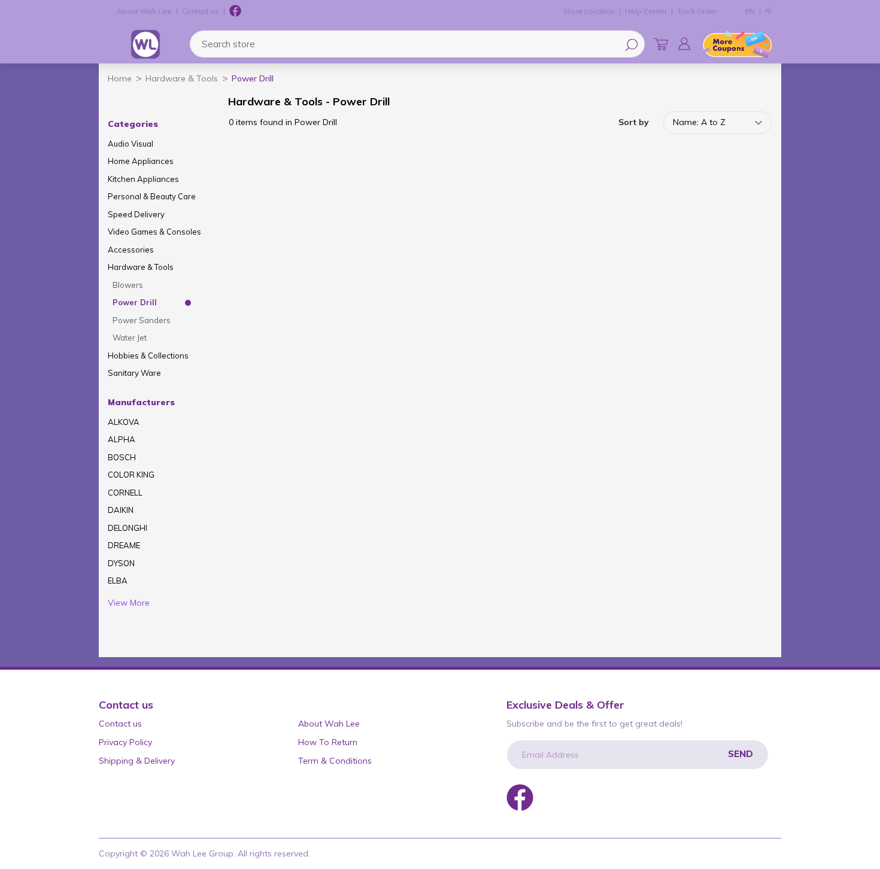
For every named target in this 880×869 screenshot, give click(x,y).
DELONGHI (127, 528)
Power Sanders (142, 320)
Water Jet (130, 337)
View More (129, 602)
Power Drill (135, 302)
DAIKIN (120, 510)
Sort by (633, 122)
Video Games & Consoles (154, 231)
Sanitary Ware (134, 373)
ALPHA (121, 439)
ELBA (118, 580)
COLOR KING (131, 474)
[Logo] (145, 44)
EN (750, 11)
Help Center (646, 11)
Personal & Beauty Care (152, 196)
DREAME (124, 545)
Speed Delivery (136, 214)
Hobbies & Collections (148, 355)
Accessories (131, 249)
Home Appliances (141, 161)
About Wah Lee (144, 11)
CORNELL (125, 492)
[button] (684, 44)
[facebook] (235, 11)
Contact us (200, 11)
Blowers (128, 285)
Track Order (697, 11)
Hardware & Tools (141, 267)
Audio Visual (130, 143)
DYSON (121, 563)
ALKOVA (123, 422)
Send (740, 753)
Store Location (589, 11)
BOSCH (122, 457)
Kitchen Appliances (143, 179)
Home (120, 78)
